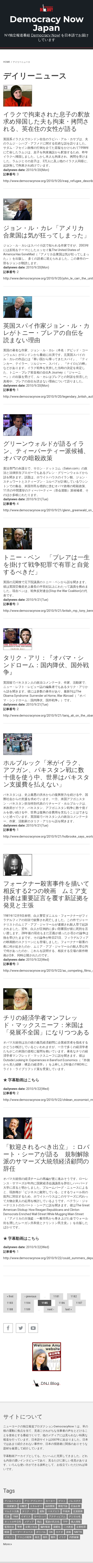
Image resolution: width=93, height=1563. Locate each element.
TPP (65, 1521)
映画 (7, 1532)
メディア (29, 1521)
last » (68, 1309)
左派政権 (78, 1511)
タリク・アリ (29, 1511)
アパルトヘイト (13, 1501)
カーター (50, 1501)
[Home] (46, 7)
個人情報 (75, 1521)
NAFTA (78, 1532)
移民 (45, 1537)
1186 (62, 1302)
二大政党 (68, 1526)
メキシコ (9, 1537)
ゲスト (62, 1501)
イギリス (25, 1516)
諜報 (68, 1532)
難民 (53, 1537)
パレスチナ (75, 1501)
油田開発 (50, 1506)
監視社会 (9, 1526)
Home (6, 62)
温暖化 (56, 1526)
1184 (27, 1302)
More (6, 1544)
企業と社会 (31, 1526)
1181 (56, 1296)
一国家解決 (10, 1506)
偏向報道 (45, 1526)
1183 (10, 1302)
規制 (42, 1511)
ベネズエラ (53, 1511)
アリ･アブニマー (33, 1501)
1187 (79, 1302)
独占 (39, 1521)
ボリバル (41, 1532)
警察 (19, 1526)
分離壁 (23, 1506)
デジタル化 (75, 1516)
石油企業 (75, 1506)
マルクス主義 (12, 1511)
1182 (74, 1296)
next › (50, 1309)
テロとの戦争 (24, 1537)
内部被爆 (74, 1537)
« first (10, 1296)
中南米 (66, 1511)
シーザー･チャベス (23, 1532)
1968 (15, 1516)
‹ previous (30, 1296)
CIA (51, 1532)
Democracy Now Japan (46, 23)
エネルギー (36, 1506)
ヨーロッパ (40, 1516)
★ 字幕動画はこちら (21, 1080)
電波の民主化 (52, 1521)
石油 (7, 1516)
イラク (62, 1537)
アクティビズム (57, 1516)
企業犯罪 (81, 1526)
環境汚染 (62, 1506)
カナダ (59, 1532)
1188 (10, 1309)
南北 (37, 1537)
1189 (27, 1309)
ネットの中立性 (13, 1521)
